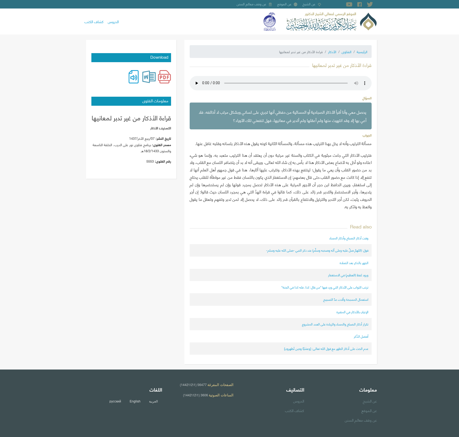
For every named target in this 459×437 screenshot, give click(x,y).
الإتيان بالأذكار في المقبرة (352, 311)
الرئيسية (362, 51)
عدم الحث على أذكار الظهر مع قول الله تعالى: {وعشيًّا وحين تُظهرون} (326, 348)
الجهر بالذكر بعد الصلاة (354, 262)
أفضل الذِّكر (361, 336)
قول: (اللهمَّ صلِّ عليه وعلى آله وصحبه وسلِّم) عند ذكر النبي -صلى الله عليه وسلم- (317, 250)
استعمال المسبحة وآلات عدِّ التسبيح (345, 299)
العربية (153, 401)
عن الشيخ (309, 3)
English (135, 401)
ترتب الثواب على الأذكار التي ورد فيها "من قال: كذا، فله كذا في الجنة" (324, 287)
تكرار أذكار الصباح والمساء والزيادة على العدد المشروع (335, 324)
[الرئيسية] (331, 20)
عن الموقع (284, 3)
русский (115, 401)
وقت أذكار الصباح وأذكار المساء (348, 237)
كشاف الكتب (94, 21)
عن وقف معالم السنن (251, 3)
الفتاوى (346, 51)
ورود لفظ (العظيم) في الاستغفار (348, 274)
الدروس (113, 21)
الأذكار (332, 51)
